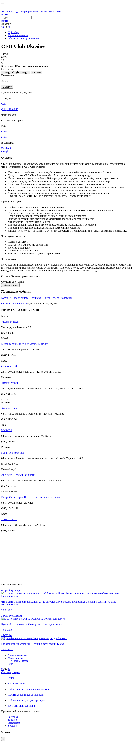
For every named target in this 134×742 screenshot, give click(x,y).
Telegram (12, 719)
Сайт (4, 137)
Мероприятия (28, 11)
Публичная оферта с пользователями (28, 689)
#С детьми (17, 615)
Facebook (13, 716)
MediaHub (6, 430)
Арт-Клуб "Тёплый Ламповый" (19, 474)
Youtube (12, 725)
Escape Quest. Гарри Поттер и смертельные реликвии (31, 497)
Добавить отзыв (10, 285)
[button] (4, 20)
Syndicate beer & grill (12, 452)
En (9, 26)
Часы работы (19, 120)
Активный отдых (11, 11)
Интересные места (46, 11)
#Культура (14, 590)
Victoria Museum (10, 321)
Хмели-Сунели (9, 408)
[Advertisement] (67, 558)
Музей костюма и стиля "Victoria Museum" (24, 344)
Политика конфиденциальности (26, 694)
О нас (11, 678)
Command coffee (10, 366)
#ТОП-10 (6, 615)
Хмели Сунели (9, 382)
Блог (59, 11)
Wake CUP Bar (9, 519)
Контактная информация (21, 705)
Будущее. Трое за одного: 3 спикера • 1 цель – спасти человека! (36, 298)
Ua (2, 26)
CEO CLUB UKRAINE (14, 303)
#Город (5, 590)
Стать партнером (10, 672)
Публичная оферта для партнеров (26, 700)
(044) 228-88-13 (9, 109)
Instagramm (14, 722)
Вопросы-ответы (17, 683)
